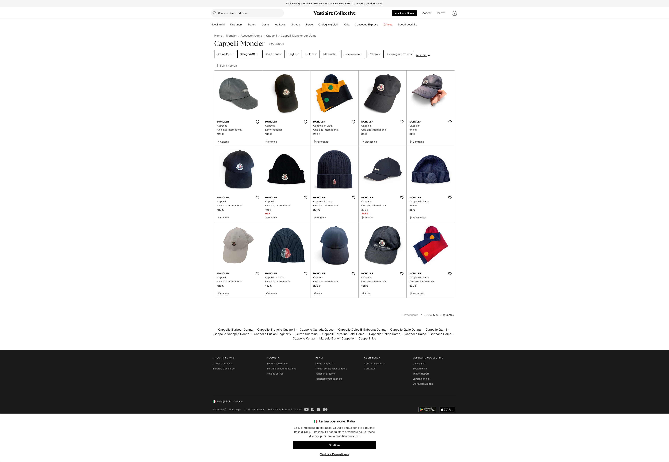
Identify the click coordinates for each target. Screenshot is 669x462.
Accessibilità (219, 409)
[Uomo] (271, 24)
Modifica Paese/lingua (334, 454)
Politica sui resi (275, 374)
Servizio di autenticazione (281, 369)
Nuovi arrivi (218, 24)
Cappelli (271, 35)
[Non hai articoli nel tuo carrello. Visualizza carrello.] (454, 13)
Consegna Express (366, 24)
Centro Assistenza (374, 363)
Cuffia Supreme (307, 334)
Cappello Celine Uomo (384, 334)
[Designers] (245, 24)
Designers (236, 24)
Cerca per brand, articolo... (233, 13)
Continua (334, 445)
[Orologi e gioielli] (341, 24)
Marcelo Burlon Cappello (336, 338)
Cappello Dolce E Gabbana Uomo (428, 334)
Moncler (231, 35)
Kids (346, 24)
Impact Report (421, 374)
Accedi (426, 13)
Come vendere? (324, 363)
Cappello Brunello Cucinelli (276, 329)
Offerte (387, 24)
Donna (252, 24)
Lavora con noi (421, 379)
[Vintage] (302, 24)
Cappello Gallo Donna (405, 329)
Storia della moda (423, 384)
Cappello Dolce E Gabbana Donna (362, 329)
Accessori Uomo (251, 35)
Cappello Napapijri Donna (231, 334)
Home (218, 35)
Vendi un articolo (404, 13)
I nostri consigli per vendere (331, 369)
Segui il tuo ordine (277, 363)
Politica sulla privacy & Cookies (285, 409)
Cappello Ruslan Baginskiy (272, 334)
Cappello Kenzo (304, 338)
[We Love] (287, 24)
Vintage (295, 24)
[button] (454, 13)
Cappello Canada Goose (317, 329)
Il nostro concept (222, 363)
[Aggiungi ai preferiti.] (257, 122)
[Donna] (258, 24)
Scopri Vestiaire (407, 24)
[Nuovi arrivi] (227, 24)
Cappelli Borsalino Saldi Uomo (343, 334)
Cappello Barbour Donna (235, 329)
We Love (280, 24)
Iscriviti (441, 13)
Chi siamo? (419, 363)
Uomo (265, 24)
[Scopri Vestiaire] (420, 24)
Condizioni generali (254, 409)
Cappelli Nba (367, 338)
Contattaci (370, 369)
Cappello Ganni (436, 329)
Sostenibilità (420, 369)
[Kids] (352, 24)
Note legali (235, 409)
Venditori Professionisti (328, 379)
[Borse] (315, 24)
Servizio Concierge (224, 369)
